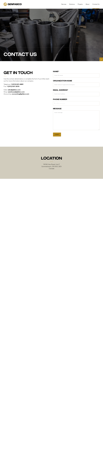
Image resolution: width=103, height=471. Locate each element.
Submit (57, 134)
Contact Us (95, 4)
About (87, 4)
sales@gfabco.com (14, 90)
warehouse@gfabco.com (16, 92)
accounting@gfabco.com (20, 94)
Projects (80, 4)
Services (63, 4)
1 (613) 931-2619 (13, 86)
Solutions (72, 4)
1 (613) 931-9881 (17, 84)
